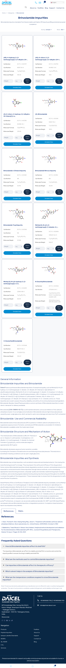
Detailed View (17, 87)
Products (3, 629)
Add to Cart (27, 81)
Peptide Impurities (6, 632)
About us (33, 8)
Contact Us (60, 8)
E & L (2, 645)
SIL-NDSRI (4, 642)
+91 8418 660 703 (58, 600)
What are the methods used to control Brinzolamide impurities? (29, 559)
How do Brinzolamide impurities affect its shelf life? (25, 546)
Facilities (41, 8)
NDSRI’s (3, 639)
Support (52, 8)
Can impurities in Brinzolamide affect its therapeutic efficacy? (29, 565)
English (54, 2)
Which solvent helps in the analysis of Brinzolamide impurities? (29, 571)
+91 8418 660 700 (46, 600)
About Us (37, 632)
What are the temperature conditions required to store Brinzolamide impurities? (30, 578)
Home (4, 13)
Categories (11, 13)
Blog (46, 8)
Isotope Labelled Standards (9, 635)
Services (3, 648)
